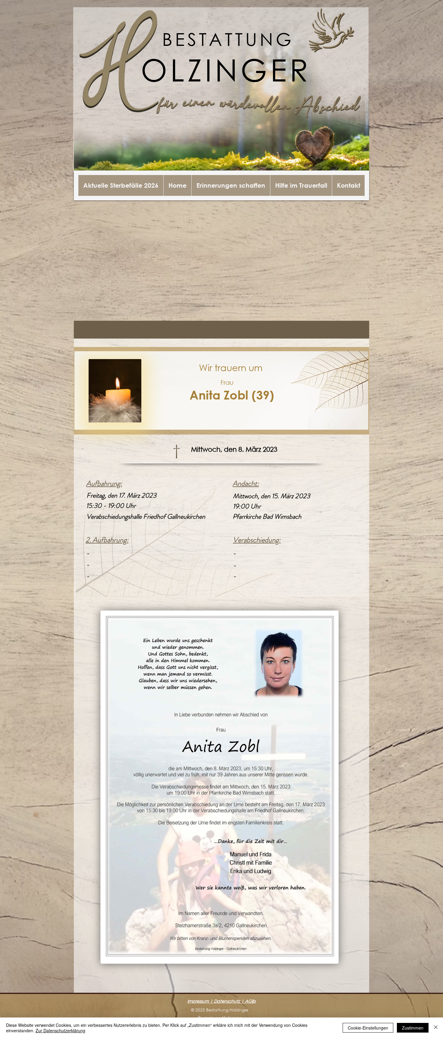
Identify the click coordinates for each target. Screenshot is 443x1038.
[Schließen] (435, 1027)
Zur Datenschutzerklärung (60, 1030)
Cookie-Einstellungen (368, 1028)
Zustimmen (412, 1028)
